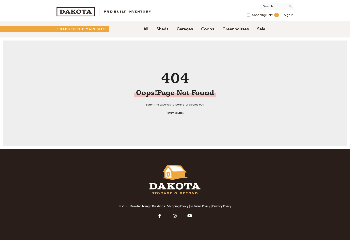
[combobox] (274, 6)
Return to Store (175, 113)
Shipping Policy (177, 206)
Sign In (288, 15)
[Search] (277, 6)
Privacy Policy (221, 206)
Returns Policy (200, 206)
